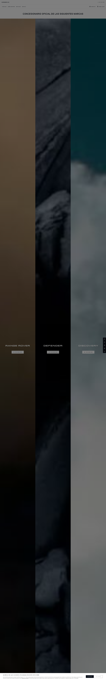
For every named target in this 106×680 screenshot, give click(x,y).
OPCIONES (98, 676)
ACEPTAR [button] (90, 676)
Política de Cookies (25, 678)
